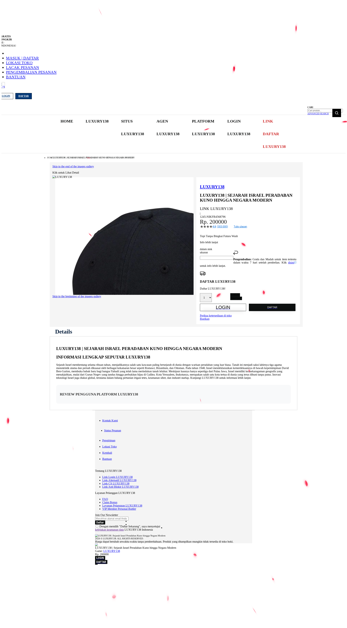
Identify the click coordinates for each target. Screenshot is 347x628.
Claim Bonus (109, 502)
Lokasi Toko (19, 62)
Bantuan (15, 77)
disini (291, 262)
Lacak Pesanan (22, 67)
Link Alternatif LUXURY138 (119, 480)
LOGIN (235, 295)
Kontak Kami (110, 420)
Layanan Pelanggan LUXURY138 (122, 505)
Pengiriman (108, 440)
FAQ (105, 499)
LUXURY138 (111, 551)
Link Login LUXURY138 (117, 477)
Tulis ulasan (240, 226)
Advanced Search (318, 113)
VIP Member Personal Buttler (119, 508)
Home (50, 157)
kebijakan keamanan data (109, 529)
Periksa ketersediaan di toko (216, 315)
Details (63, 331)
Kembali (107, 452)
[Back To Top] (96, 564)
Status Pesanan (112, 430)
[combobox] (325, 110)
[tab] (64, 331)
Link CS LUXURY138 (115, 483)
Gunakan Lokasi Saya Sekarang (19, 576)
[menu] (173, 134)
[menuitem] (67, 121)
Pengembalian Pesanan (31, 72)
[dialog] (173, 571)
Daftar (23, 96)
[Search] (336, 113)
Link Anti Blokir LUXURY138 (120, 486)
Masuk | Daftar (22, 58)
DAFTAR (236, 298)
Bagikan (204, 318)
